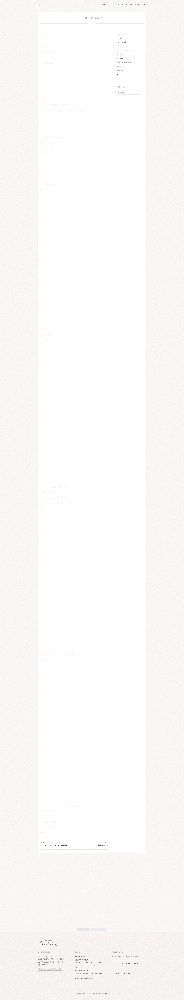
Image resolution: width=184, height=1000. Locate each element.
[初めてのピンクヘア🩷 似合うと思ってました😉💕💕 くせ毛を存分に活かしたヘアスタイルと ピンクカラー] (92, 902)
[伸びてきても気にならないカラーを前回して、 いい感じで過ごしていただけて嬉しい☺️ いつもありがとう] (48, 898)
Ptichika (85, 993)
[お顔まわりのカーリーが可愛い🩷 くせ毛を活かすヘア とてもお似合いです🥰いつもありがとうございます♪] (135, 879)
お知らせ (119, 38)
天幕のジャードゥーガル (124, 62)
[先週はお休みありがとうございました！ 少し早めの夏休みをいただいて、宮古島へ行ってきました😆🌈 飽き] (70, 909)
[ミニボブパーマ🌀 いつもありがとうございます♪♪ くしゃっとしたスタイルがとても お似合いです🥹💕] (135, 898)
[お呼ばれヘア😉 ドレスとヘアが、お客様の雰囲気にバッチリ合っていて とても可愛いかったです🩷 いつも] (48, 880)
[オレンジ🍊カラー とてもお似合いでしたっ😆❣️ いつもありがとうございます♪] (113, 878)
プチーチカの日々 (57, 40)
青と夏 (119, 66)
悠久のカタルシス (122, 59)
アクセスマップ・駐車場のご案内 (51, 969)
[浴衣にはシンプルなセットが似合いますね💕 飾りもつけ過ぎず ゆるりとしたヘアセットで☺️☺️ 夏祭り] (70, 879)
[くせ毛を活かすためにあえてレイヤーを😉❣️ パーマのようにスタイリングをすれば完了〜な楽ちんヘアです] (92, 883)
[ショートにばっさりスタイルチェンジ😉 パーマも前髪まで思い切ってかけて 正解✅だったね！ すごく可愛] (113, 899)
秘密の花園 (120, 70)
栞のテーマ (120, 74)
